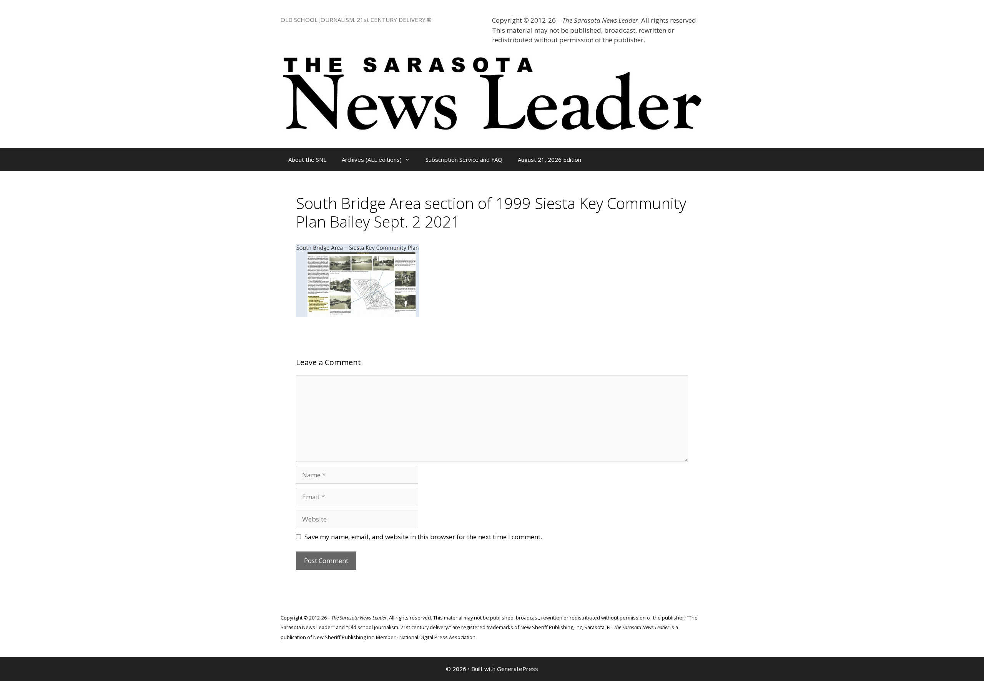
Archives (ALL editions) (372, 159)
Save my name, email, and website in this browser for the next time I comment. (423, 536)
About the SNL (307, 159)
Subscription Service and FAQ (464, 159)
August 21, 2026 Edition (549, 159)
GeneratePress (517, 669)
